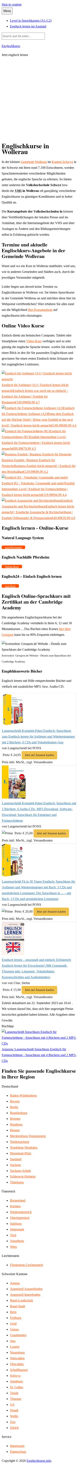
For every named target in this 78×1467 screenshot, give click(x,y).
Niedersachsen (19, 1142)
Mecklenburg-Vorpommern (28, 1136)
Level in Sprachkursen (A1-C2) (31, 20)
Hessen (15, 1130)
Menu (7, 11)
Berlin (14, 1107)
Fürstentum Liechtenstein (26, 1265)
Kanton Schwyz (62, 162)
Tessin (14, 1393)
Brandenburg (18, 1113)
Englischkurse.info (39, 1460)
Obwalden (17, 1364)
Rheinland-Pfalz (20, 1153)
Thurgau (15, 1398)
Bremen (15, 1118)
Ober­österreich (19, 1218)
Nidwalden (17, 1358)
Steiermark (17, 1229)
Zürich (14, 1427)
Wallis (14, 1416)
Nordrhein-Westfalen (23, 1147)
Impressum (17, 1446)
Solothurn (16, 1381)
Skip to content (11, 4)
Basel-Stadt (17, 1306)
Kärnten (15, 1206)
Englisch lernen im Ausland (28, 26)
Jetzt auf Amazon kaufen (39, 755)
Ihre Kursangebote (40, 309)
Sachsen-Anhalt (20, 1170)
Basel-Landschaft (21, 1300)
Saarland (15, 1159)
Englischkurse (11, 46)
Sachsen (15, 1165)
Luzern (14, 1346)
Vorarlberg (17, 1241)
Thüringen (17, 1182)
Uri (12, 1404)
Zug (12, 1422)
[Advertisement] (39, 100)
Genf (13, 1323)
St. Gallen (16, 1387)
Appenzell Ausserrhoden (26, 1289)
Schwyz (15, 1375)
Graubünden (18, 1335)
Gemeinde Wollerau (34, 162)
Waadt (14, 1410)
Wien (13, 1246)
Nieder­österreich (21, 1212)
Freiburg (15, 1318)
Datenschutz (18, 1451)
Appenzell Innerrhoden (25, 1294)
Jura (12, 1341)
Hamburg (16, 1124)
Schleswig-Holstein (23, 1176)
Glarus (14, 1329)
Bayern (15, 1101)
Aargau (15, 1283)
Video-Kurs (34, 341)
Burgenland (17, 1200)
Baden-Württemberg (23, 1095)
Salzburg (16, 1223)
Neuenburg (17, 1352)
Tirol (13, 1235)
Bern (13, 1312)
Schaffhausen (19, 1370)
